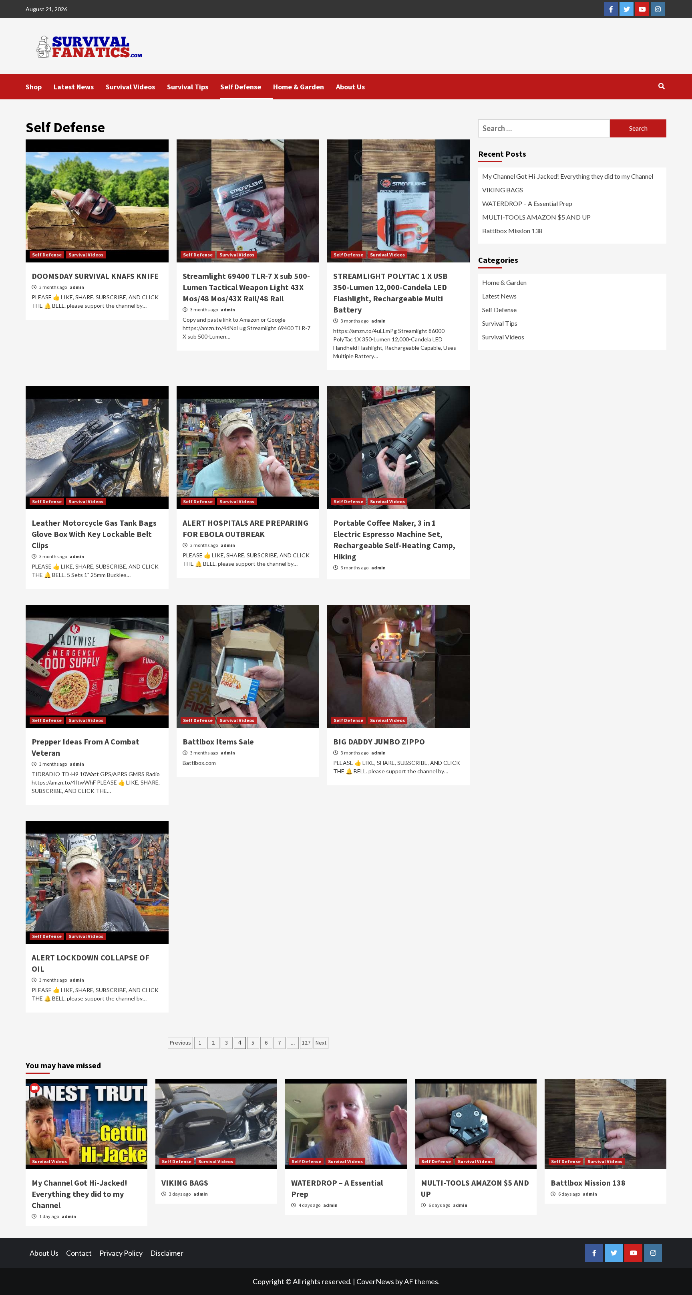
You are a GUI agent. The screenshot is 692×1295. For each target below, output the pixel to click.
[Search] (661, 86)
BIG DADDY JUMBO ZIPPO (379, 741)
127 (306, 1042)
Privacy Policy (121, 1253)
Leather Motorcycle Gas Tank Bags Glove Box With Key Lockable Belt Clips (94, 534)
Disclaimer (166, 1253)
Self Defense (240, 86)
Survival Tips (187, 86)
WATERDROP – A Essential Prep (527, 203)
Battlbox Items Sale (218, 741)
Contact (79, 1253)
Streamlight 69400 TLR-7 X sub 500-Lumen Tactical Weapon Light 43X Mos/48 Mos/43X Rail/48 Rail (246, 287)
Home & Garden (298, 86)
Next (321, 1042)
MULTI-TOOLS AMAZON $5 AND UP (536, 217)
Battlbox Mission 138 (512, 230)
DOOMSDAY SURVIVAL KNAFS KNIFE (95, 276)
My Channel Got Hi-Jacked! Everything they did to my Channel (567, 176)
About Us (350, 86)
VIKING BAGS (502, 190)
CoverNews (375, 1281)
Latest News (74, 86)
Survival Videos (130, 86)
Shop (34, 86)
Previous (180, 1042)
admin (77, 287)
